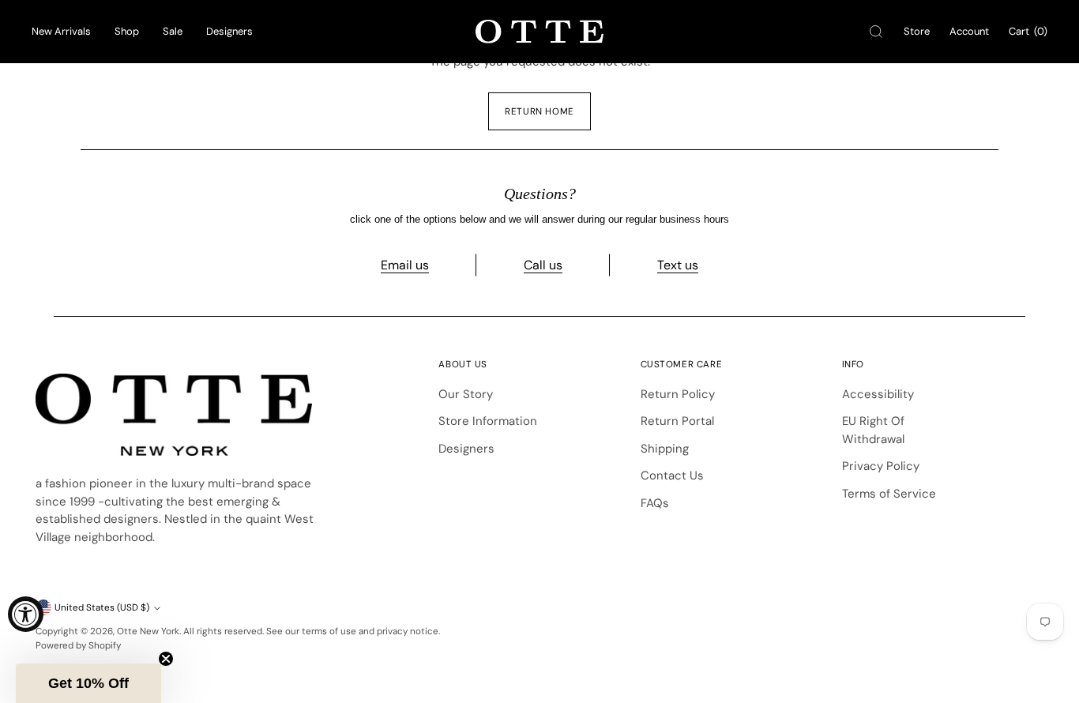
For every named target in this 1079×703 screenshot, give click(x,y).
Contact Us (672, 475)
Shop (127, 31)
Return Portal (677, 421)
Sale (172, 31)
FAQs (655, 503)
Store (917, 31)
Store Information (487, 421)
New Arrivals (61, 31)
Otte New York (148, 631)
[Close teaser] (166, 659)
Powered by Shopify (78, 645)
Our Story (465, 394)
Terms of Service (889, 494)
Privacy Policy (880, 466)
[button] (88, 683)
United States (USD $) (102, 607)
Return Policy (678, 394)
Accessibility (878, 394)
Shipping (665, 449)
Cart (1028, 31)
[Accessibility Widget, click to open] (25, 614)
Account (969, 31)
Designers (229, 31)
